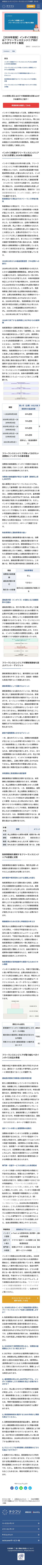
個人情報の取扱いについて (25, 1548)
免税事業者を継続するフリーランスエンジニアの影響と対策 (20, 80)
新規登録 (30, 6)
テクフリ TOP (6, 1499)
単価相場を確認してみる (21, 105)
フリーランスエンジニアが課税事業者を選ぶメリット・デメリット (20, 74)
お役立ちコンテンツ (20, 1499)
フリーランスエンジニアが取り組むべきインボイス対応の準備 (20, 86)
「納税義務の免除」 (27, 513)
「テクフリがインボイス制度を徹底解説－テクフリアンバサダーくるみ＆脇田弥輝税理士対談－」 (20, 1285)
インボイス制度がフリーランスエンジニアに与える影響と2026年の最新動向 (20, 63)
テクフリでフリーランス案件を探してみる (21, 1299)
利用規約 (10, 1548)
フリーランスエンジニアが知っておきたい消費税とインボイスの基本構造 (20, 68)
